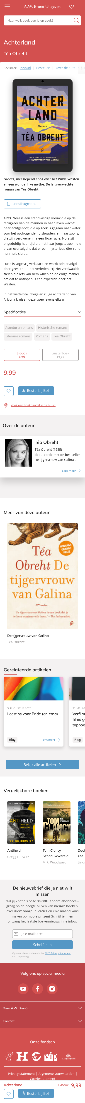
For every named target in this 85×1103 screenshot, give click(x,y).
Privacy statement (21, 1073)
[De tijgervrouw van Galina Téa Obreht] (42, 584)
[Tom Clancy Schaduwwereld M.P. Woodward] (56, 833)
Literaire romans (18, 336)
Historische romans (53, 327)
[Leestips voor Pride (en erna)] (33, 712)
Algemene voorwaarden (57, 1073)
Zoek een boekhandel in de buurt (33, 405)
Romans (42, 336)
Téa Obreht (61, 336)
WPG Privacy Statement (58, 953)
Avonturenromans (19, 327)
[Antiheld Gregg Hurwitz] (21, 830)
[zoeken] (77, 20)
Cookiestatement (42, 1078)
